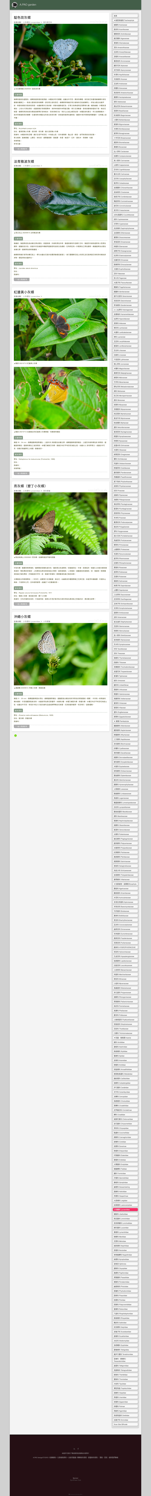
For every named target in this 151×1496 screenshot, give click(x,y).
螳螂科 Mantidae (120, 1236)
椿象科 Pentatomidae (121, 1282)
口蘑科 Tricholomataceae (123, 1033)
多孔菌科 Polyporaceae (122, 992)
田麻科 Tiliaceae (120, 662)
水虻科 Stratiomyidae (121, 1340)
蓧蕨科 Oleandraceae (122, 825)
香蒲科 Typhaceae (120, 676)
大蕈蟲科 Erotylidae (121, 1164)
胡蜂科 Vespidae (120, 1393)
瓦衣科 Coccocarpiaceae (123, 924)
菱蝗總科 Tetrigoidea (121, 1350)
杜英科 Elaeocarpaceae (122, 255)
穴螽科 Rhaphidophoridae (123, 1313)
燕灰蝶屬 (46, 491)
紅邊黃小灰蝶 (24, 292)
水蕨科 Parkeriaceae (121, 834)
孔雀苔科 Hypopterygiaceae (124, 956)
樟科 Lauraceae (119, 337)
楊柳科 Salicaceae (120, 581)
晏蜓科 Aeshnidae (120, 1047)
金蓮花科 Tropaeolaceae (123, 671)
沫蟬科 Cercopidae (121, 1096)
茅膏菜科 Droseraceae (122, 242)
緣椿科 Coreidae (120, 1142)
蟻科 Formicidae (120, 1173)
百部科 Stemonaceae (121, 626)
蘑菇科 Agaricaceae (121, 888)
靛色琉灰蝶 (22, 17)
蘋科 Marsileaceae (120, 816)
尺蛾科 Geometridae (121, 1178)
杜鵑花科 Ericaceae (121, 260)
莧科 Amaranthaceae (121, 47)
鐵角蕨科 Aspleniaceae (122, 730)
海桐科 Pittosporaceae (122, 499)
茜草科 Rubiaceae (120, 572)
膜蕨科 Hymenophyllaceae (123, 784)
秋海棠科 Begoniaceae (122, 115)
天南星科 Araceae (120, 79)
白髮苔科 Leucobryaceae (123, 965)
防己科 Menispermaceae (123, 395)
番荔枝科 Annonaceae (122, 61)
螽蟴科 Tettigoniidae (121, 1365)
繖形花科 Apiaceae (121, 65)
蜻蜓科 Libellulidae (121, 1214)
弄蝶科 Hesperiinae (121, 1196)
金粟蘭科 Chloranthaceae (123, 187)
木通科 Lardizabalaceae (122, 332)
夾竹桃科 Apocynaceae (122, 70)
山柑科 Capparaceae (121, 165)
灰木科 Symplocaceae (122, 644)
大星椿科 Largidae (120, 1200)
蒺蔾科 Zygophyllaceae (122, 716)
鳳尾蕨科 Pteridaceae (122, 857)
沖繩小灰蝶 (22, 617)
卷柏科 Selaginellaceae (122, 866)
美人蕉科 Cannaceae (121, 160)
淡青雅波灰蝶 (24, 161)
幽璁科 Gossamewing (122, 1187)
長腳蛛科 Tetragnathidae (123, 1370)
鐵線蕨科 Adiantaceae (122, 726)
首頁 (115, 16)
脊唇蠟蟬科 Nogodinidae (123, 1255)
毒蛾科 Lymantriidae (121, 1232)
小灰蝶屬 (46, 621)
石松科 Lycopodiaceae (122, 807)
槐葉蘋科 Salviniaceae (122, 861)
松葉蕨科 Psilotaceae (121, 852)
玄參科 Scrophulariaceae (123, 608)
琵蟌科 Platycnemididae (122, 1304)
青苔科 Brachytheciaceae (123, 920)
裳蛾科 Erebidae (120, 1160)
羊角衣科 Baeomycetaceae (124, 906)
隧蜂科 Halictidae (120, 1191)
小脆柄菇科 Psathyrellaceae (124, 1019)
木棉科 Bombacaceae (122, 129)
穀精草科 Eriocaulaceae (122, 264)
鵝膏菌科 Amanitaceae (122, 893)
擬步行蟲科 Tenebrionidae (123, 1354)
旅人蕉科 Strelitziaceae (122, 635)
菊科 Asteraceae (120, 102)
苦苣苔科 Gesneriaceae (122, 300)
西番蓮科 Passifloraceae (123, 477)
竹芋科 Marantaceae (121, 382)
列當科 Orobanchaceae (122, 463)
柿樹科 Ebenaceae (121, 246)
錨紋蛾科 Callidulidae (122, 1078)
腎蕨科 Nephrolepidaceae (123, 820)
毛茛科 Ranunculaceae (122, 554)
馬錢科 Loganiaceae (121, 798)
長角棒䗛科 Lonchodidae (123, 1223)
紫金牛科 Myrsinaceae (122, 418)
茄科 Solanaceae (120, 617)
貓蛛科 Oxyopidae (120, 1268)
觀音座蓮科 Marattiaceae (123, 811)
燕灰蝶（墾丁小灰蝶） (31, 486)
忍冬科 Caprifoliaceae (122, 169)
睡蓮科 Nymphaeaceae (122, 436)
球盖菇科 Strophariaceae (123, 1024)
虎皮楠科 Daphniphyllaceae (124, 228)
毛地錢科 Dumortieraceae (123, 934)
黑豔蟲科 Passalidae (121, 1277)
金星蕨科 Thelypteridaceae (124, 875)
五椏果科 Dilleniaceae (122, 233)
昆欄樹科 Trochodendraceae (124, 667)
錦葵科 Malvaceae (120, 377)
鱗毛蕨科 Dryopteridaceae (123, 762)
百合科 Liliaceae (120, 350)
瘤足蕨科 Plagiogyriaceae (123, 839)
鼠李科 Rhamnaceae (121, 558)
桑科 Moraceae (119, 400)
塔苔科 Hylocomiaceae (122, 952)
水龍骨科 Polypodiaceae (123, 848)
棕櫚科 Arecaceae (120, 88)
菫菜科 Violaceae (120, 703)
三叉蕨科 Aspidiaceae (122, 739)
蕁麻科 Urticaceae (120, 689)
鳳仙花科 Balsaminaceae (123, 106)
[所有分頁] (15, 735)
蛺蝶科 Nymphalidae (121, 1259)
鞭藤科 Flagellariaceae (122, 287)
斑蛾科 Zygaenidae (121, 1402)
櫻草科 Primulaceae (121, 545)
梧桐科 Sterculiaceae (121, 631)
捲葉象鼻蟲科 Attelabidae (123, 1074)
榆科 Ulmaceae (119, 680)
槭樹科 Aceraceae (120, 25)
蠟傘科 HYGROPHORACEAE (125, 947)
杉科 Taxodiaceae (120, 649)
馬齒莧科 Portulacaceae (122, 540)
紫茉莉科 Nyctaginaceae (123, 432)
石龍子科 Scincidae (121, 1420)
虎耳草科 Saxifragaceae (122, 599)
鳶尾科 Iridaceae (120, 323)
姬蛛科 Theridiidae (120, 1375)
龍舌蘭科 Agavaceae (121, 38)
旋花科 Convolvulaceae (122, 206)
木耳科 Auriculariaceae (122, 897)
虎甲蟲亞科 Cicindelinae (123, 1110)
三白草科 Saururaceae (122, 594)
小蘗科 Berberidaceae (122, 120)
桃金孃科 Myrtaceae (121, 423)
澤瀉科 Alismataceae (121, 43)
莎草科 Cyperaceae (121, 224)
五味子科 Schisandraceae (123, 603)
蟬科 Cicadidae (119, 1114)
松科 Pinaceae (119, 490)
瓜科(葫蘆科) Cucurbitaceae (124, 215)
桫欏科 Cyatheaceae (121, 748)
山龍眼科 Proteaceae (121, 549)
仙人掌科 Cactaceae (121, 151)
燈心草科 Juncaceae (121, 364)
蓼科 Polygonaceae (121, 531)
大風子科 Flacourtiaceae (123, 282)
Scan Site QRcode (120, 1424)
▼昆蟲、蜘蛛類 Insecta (122, 1038)
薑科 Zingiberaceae (121, 712)
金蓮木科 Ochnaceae (121, 445)
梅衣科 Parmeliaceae (121, 1006)
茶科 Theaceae (119, 653)
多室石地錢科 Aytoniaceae (123, 902)
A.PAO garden (28, 4)
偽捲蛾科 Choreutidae (122, 1101)
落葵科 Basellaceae (121, 111)
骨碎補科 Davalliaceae (122, 753)
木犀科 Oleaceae (120, 450)
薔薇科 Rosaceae (120, 567)
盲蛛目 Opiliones (120, 1264)
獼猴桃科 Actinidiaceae (122, 34)
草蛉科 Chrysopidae (121, 1128)
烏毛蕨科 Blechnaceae (122, 744)
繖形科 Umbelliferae (121, 685)
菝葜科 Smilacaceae (121, 612)
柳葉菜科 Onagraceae (122, 454)
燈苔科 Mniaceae (120, 979)
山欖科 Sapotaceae (121, 590)
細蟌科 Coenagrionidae (122, 1137)
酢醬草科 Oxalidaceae (122, 468)
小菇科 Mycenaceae (121, 983)
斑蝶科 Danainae (120, 1146)
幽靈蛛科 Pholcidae (121, 1286)
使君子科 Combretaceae (123, 196)
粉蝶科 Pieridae (119, 1300)
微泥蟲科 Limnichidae (122, 1218)
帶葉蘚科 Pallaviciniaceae (123, 1001)
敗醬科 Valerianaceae (122, 694)
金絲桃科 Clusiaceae (121, 192)
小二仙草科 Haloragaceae (123, 310)
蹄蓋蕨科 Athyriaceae (122, 735)
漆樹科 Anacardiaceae (122, 56)
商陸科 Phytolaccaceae (122, 486)
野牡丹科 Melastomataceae (124, 386)
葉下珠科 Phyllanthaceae (123, 481)
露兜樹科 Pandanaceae (122, 472)
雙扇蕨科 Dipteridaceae (122, 775)
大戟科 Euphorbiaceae (122, 269)
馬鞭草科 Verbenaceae (122, 698)
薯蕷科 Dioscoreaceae (122, 237)
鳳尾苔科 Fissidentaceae (123, 938)
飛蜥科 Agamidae (120, 1411)
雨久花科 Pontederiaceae (123, 536)
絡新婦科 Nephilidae (121, 1246)
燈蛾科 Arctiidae (120, 1065)
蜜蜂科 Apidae (119, 1056)
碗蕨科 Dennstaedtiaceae (123, 757)
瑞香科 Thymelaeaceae (122, 658)
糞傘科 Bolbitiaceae (121, 915)
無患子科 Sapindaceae (122, 585)
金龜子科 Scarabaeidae (122, 1331)
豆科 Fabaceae (119, 273)
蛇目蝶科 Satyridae (121, 1327)
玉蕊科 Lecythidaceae (122, 341)
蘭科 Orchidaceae (120, 459)
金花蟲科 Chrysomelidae (123, 1123)
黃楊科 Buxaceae (120, 147)
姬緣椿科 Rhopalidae (121, 1318)
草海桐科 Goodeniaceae (123, 305)
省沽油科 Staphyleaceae (123, 622)
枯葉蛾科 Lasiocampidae (123, 1205)
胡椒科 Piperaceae (121, 495)
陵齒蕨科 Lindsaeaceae (122, 793)
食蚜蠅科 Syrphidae (121, 1345)
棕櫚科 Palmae (119, 1406)
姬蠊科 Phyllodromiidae (122, 1291)
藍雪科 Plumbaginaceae (123, 508)
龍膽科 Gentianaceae (121, 291)
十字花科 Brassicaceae (122, 138)
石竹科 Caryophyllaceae (123, 178)
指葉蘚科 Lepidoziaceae (123, 961)
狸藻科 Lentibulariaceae (122, 346)
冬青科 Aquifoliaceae (121, 74)
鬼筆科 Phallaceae (120, 1010)
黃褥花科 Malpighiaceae (123, 373)
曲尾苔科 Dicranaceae (122, 929)
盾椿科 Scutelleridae (121, 1336)
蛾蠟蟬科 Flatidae (120, 1169)
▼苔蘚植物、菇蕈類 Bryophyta (125, 884)
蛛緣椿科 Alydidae (120, 1051)
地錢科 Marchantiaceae (122, 974)
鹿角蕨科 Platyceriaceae (123, 843)
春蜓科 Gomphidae (121, 1182)
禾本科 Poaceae (120, 518)
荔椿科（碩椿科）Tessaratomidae (120, 1360)
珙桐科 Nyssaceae (120, 441)
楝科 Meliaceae (119, 391)
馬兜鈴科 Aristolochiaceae (123, 92)
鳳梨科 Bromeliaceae (121, 142)
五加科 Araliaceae (120, 83)
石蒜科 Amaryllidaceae (122, 52)
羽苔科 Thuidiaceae (121, 1028)
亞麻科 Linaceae (120, 355)
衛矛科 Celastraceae (121, 183)
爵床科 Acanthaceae (121, 29)
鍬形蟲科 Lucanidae (121, 1227)
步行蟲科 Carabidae (121, 1087)
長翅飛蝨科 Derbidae (121, 1415)
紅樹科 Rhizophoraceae (122, 563)
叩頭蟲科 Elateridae (121, 1155)
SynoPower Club (75, 1480)
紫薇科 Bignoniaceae (121, 124)
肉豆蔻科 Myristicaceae (122, 414)
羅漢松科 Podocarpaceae (123, 522)
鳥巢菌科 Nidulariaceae (122, 988)
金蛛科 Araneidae (120, 1060)
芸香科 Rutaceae (120, 576)
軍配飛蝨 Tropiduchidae (122, 1388)
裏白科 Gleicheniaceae (122, 780)
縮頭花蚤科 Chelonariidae (123, 1119)
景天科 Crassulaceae (121, 210)
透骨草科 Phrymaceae (122, 513)
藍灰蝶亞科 (47, 22)
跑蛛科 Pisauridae (120, 1295)
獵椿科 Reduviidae (121, 1309)
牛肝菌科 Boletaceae (121, 911)
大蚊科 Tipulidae (120, 1384)
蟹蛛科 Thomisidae (121, 1379)
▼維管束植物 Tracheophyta (124, 20)
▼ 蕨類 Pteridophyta (121, 721)
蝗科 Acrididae (119, 1042)
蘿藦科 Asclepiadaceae (122, 97)
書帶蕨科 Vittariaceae (122, 879)
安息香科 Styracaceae (122, 640)
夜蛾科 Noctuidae (120, 1250)
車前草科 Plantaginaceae (123, 504)
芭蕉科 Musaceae (120, 404)
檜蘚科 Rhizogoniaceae (122, 997)
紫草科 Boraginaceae (121, 133)
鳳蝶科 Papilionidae (121, 1273)
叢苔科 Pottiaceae (120, 1015)
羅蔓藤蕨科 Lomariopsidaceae (125, 802)
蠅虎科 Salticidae (120, 1322)
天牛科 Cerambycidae (122, 1092)
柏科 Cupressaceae (121, 219)
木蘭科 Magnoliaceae (122, 368)
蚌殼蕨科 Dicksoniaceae (123, 771)
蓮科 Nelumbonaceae (122, 427)
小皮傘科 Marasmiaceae (123, 970)
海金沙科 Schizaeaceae (122, 870)
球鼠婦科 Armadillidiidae (123, 1069)
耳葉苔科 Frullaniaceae (122, 943)
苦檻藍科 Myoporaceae (122, 409)
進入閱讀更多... (23, 149)
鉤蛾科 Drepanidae (121, 1151)
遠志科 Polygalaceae (121, 527)
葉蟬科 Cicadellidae (121, 1105)
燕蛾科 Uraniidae (120, 1397)
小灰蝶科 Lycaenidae (31, 22)
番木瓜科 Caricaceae (121, 174)
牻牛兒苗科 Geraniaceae (123, 296)
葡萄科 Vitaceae (120, 707)
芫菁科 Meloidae (120, 1241)
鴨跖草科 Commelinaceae (123, 201)
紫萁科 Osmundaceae (122, 830)
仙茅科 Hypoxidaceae (122, 319)
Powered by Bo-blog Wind (76, 1494)
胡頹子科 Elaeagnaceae (122, 251)
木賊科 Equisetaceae (121, 766)
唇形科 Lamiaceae (120, 328)
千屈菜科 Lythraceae (121, 359)
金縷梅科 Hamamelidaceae (124, 314)
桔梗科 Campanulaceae (122, 156)
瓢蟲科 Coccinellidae (121, 1132)
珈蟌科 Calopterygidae (122, 1083)
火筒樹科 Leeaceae (121, 789)
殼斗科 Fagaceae (120, 278)
